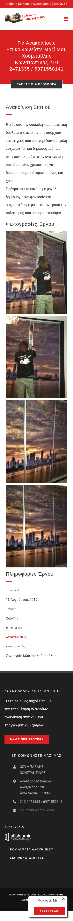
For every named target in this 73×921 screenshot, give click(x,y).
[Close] (63, 898)
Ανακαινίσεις (16, 637)
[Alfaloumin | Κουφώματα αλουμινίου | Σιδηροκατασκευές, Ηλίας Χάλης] (18, 834)
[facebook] (26, 907)
